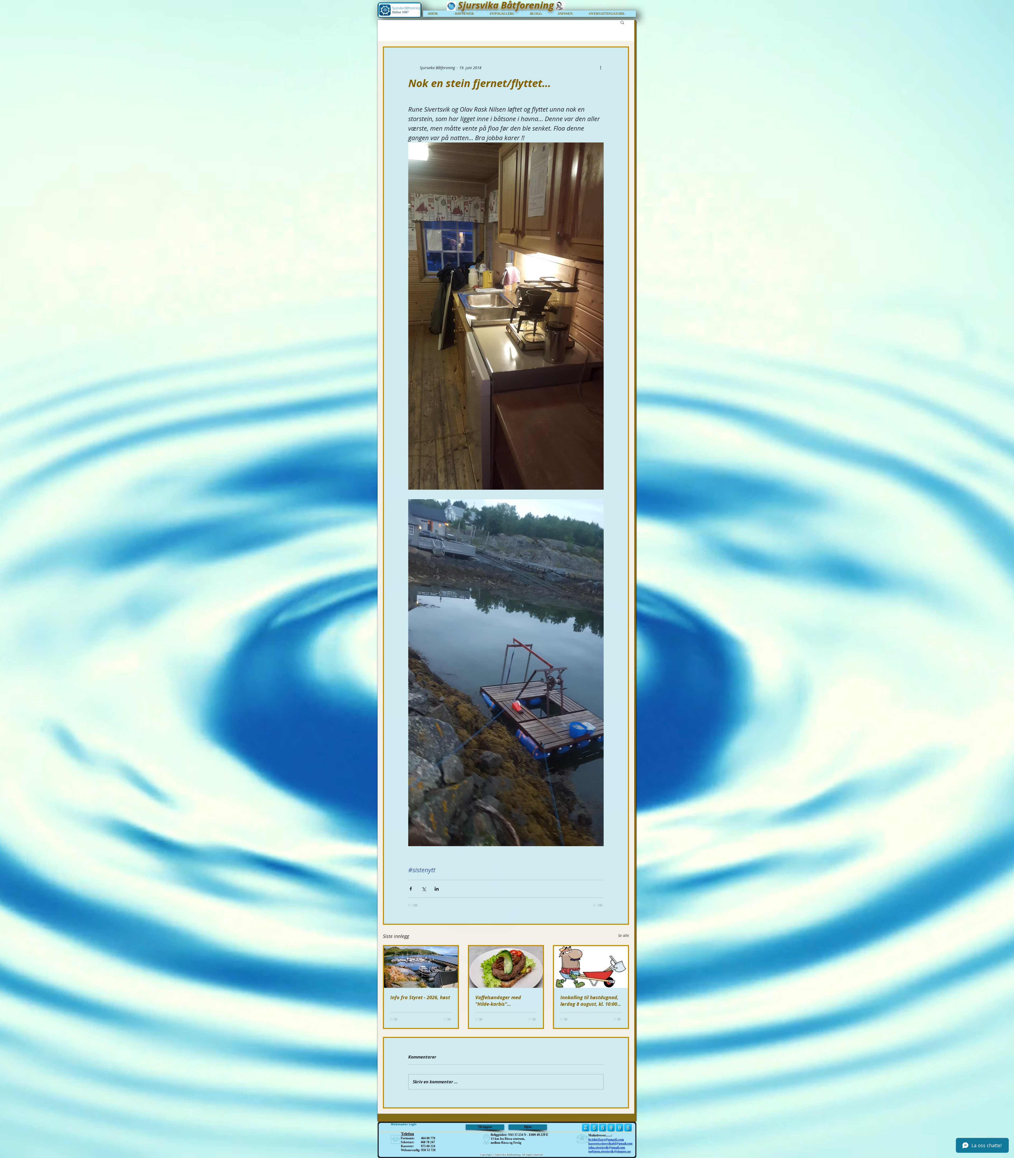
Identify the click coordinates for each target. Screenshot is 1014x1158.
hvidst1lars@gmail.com (606, 1139)
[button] (610, 14)
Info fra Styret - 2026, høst (420, 997)
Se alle (623, 935)
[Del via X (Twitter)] (423, 888)
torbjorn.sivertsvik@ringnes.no (609, 1151)
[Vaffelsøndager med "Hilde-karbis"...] (506, 967)
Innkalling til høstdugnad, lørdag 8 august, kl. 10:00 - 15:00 (590, 1000)
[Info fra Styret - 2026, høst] (421, 967)
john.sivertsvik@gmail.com (606, 1147)
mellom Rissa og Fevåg (506, 1143)
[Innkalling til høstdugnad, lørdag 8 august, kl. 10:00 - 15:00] (591, 967)
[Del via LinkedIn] (436, 888)
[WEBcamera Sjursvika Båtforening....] (560, 6)
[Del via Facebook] (410, 888)
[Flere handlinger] (600, 67)
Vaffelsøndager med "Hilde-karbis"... (498, 1000)
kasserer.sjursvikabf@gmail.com (610, 1143)
